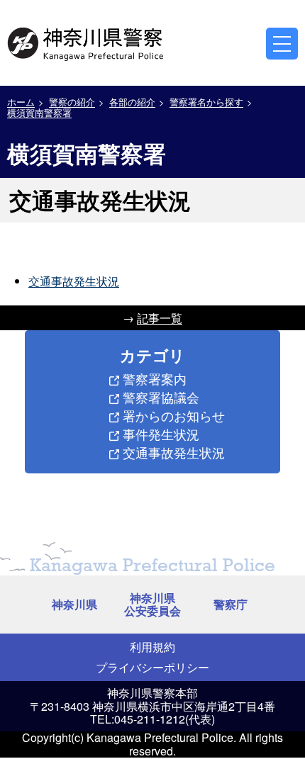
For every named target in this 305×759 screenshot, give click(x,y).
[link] (86, 42)
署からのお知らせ (174, 415)
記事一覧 (159, 318)
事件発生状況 (161, 434)
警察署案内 (155, 378)
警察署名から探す (206, 101)
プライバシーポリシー (152, 667)
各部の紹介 (132, 101)
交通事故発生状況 (73, 281)
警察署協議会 (161, 397)
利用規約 (152, 647)
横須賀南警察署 (39, 112)
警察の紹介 (72, 101)
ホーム (21, 101)
